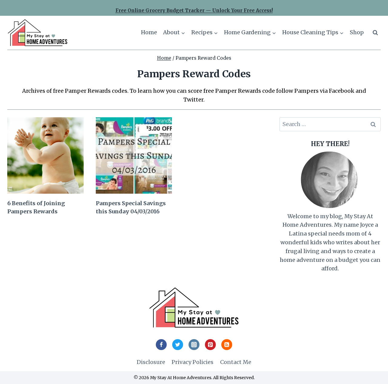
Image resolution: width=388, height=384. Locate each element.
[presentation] (45, 155)
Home (149, 32)
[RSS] (226, 344)
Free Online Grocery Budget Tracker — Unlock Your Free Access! (194, 10)
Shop (357, 32)
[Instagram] (194, 344)
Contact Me (235, 362)
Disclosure (151, 362)
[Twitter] (177, 344)
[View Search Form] (375, 32)
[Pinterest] (210, 344)
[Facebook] (161, 344)
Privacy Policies (192, 362)
